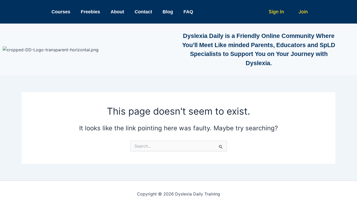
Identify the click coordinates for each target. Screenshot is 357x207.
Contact (143, 11)
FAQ (188, 11)
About (117, 11)
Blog (168, 11)
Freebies (90, 11)
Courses (60, 11)
